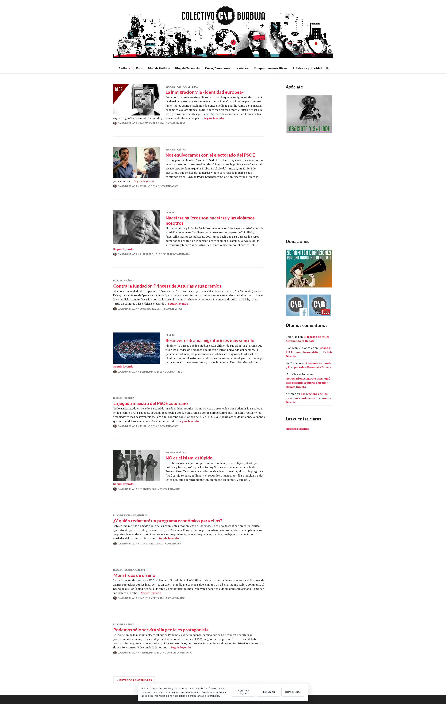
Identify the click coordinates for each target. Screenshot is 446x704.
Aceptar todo (243, 692)
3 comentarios (175, 598)
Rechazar (268, 691)
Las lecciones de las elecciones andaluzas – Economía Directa (308, 398)
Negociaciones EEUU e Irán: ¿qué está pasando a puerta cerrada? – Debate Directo (308, 383)
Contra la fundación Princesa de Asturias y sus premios (167, 285)
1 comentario (172, 543)
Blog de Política (159, 68)
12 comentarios (170, 489)
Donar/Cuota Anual (218, 68)
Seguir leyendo (213, 118)
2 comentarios (168, 186)
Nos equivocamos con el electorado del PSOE (210, 154)
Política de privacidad (307, 68)
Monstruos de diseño (134, 575)
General (192, 86)
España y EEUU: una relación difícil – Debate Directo (309, 352)
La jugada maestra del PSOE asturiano (150, 403)
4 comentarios (172, 308)
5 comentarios (175, 123)
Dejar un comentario (176, 254)
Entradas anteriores (135, 680)
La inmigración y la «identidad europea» (205, 92)
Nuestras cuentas (297, 429)
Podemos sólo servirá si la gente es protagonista (161, 629)
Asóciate (242, 68)
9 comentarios (168, 426)
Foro (139, 68)
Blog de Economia (187, 68)
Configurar (293, 691)
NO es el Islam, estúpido (189, 457)
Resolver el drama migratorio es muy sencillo (210, 340)
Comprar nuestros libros (270, 68)
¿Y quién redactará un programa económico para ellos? (167, 520)
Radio (123, 68)
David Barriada (127, 123)
